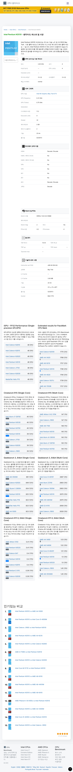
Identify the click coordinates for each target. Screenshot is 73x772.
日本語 (18, 767)
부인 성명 (58, 759)
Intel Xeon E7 (25, 759)
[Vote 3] (62, 734)
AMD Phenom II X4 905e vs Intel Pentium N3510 (32, 701)
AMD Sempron (43, 757)
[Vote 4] (65, 734)
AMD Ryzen (42, 755)
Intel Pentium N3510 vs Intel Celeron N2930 (31, 660)
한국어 (23, 767)
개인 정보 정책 (60, 757)
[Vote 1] (58, 734)
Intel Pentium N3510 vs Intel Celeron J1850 (30, 725)
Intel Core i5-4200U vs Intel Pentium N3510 (31, 717)
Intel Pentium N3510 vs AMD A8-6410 (28, 693)
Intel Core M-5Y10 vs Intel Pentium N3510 (30, 668)
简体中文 (29, 767)
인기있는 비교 (43, 759)
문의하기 (58, 755)
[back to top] (70, 769)
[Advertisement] (36, 20)
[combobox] (11, 60)
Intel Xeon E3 (25, 755)
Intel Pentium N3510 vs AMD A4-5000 (29, 611)
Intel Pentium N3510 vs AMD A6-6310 (28, 676)
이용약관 (58, 762)
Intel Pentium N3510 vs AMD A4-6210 (28, 636)
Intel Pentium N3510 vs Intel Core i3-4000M (31, 619)
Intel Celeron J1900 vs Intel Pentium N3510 (30, 627)
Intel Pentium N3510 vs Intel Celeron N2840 (31, 644)
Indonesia (45, 769)
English (13, 767)
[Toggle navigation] (67, 3)
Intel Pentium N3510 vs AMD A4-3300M (29, 709)
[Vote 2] (60, 734)
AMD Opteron (43, 750)
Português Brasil (30, 769)
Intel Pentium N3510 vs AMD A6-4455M (29, 684)
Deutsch (42, 767)
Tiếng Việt (36, 767)
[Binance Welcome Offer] (45, 8)
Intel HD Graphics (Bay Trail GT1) (46, 93)
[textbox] (11, 60)
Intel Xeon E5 (25, 757)
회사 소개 (58, 752)
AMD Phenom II (43, 752)
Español (48, 767)
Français (54, 767)
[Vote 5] (67, 734)
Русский (39, 769)
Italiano (60, 767)
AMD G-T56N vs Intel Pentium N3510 (28, 652)
